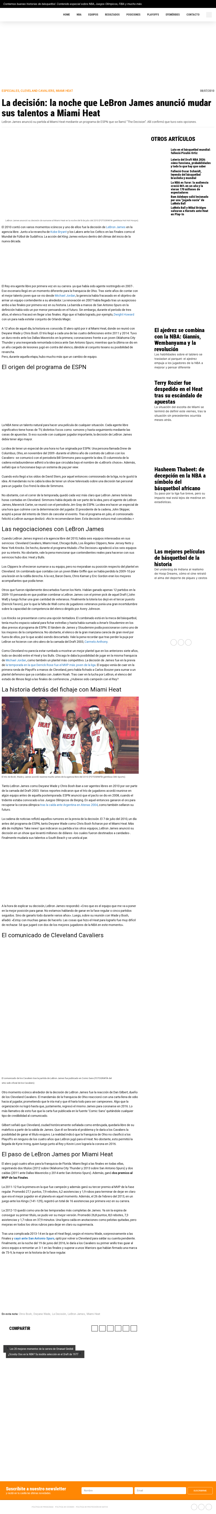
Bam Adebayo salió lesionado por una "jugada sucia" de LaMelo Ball (189, 200)
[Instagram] (211, 4)
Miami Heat (64, 90)
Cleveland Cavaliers (37, 90)
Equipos (93, 14)
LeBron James (116, 227)
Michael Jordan (65, 295)
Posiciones (133, 14)
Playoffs (153, 14)
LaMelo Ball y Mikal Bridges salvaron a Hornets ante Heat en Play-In (189, 211)
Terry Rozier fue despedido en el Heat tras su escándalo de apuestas (178, 392)
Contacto (192, 14)
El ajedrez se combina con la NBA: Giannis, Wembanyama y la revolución (179, 339)
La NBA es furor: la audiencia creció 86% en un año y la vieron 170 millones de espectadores (189, 187)
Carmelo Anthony (96, 641)
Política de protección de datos (92, 1507)
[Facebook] (199, 4)
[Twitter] (205, 4)
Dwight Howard (124, 314)
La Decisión (59, 1314)
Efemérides (173, 14)
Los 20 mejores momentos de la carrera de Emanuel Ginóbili (41, 1348)
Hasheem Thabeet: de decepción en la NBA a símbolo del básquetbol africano (180, 479)
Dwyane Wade (41, 1314)
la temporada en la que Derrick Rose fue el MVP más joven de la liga (51, 665)
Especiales (10, 90)
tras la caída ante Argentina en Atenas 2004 (69, 805)
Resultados (112, 14)
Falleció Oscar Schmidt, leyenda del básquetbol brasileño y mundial (186, 174)
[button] (209, 15)
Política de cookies (64, 1507)
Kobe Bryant (58, 232)
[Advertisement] (108, 46)
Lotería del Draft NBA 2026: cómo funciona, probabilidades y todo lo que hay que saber (191, 163)
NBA (79, 14)
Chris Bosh (25, 1314)
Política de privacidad (42, 1507)
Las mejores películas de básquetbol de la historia (179, 557)
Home (66, 14)
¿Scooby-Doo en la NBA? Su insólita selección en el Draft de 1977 (43, 1354)
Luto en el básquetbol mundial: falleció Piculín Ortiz (191, 151)
